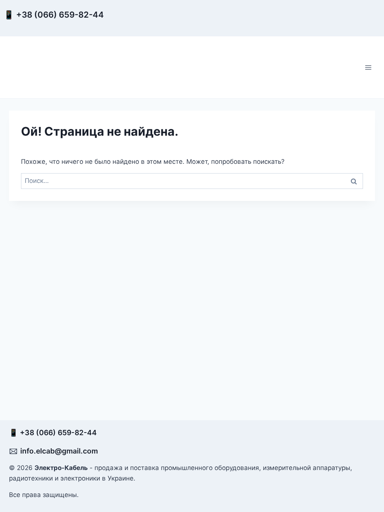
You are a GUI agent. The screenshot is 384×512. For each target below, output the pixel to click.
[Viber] (121, 21)
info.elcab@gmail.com (59, 450)
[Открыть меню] (368, 67)
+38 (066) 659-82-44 (62, 14)
